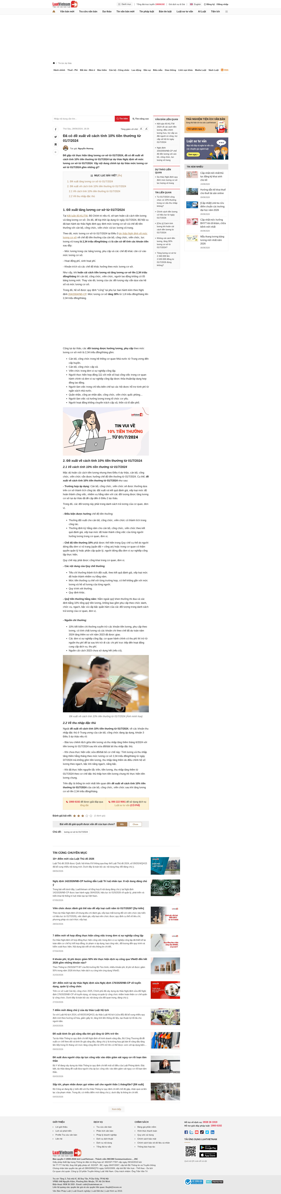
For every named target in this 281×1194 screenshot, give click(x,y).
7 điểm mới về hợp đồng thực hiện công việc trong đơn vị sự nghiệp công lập (98, 935)
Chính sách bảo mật (146, 1139)
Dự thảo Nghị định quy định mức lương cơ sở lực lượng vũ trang (167, 180)
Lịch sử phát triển (63, 1131)
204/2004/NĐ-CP (77, 294)
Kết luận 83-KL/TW (77, 215)
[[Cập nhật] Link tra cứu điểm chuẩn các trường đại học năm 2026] (192, 204)
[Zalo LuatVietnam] (191, 1132)
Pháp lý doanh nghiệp (106, 1135)
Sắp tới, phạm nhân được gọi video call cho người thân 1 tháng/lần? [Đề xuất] (98, 1084)
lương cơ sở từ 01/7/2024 (76, 832)
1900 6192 (74, 802)
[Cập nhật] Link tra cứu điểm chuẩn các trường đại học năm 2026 (212, 206)
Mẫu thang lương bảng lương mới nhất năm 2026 (212, 240)
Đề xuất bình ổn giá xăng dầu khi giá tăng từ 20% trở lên (85, 1033)
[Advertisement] (140, 38)
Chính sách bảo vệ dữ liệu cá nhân (153, 1143)
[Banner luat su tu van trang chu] (206, 159)
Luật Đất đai (97, 1191)
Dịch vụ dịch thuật (104, 1139)
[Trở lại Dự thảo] (56, 152)
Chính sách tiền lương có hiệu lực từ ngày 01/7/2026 (167, 214)
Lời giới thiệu (61, 1127)
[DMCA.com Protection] (214, 1183)
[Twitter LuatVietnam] (207, 1132)
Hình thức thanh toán (147, 1131)
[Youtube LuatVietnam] (196, 1132)
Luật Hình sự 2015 (113, 1191)
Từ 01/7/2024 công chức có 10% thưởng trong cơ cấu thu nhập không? (167, 201)
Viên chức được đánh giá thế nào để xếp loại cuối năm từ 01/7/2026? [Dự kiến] (98, 908)
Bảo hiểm (102, 70)
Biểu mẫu (157, 70)
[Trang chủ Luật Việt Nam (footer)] (67, 1156)
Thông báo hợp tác (146, 1146)
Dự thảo (107, 11)
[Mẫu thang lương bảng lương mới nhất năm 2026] (192, 238)
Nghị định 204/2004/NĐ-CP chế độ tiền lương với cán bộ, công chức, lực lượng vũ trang (167, 154)
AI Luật (202, 11)
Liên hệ (58, 1139)
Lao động (136, 70)
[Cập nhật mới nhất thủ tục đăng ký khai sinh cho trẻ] (192, 174)
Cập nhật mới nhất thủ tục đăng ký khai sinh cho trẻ (211, 176)
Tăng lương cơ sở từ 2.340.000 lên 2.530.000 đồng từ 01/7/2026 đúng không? (166, 259)
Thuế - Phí (72, 70)
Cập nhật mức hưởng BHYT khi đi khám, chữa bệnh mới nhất (213, 223)
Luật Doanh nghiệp (81, 1191)
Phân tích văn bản (104, 1131)
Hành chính (59, 70)
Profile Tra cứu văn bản (66, 1135)
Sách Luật (214, 70)
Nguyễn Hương (85, 148)
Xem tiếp (116, 1109)
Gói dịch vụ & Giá (177, 4)
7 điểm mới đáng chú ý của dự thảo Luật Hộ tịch (81, 1010)
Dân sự (147, 70)
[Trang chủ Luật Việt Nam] (65, 4)
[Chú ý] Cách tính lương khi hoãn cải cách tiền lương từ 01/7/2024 (165, 228)
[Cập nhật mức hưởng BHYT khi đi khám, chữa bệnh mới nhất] (192, 221)
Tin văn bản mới (125, 11)
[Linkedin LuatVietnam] (212, 1132)
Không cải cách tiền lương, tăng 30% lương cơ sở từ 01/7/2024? (166, 243)
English (197, 4)
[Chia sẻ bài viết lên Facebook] (56, 129)
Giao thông (170, 70)
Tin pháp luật (146, 11)
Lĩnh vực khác (185, 70)
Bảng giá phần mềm (146, 1127)
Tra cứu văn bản (88, 11)
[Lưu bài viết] (56, 144)
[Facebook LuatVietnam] (186, 1132)
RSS (226, 70)
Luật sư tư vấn (185, 11)
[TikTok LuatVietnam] (202, 1132)
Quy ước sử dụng (145, 1135)
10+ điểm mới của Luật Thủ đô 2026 (73, 858)
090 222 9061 (118, 802)
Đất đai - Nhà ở (87, 70)
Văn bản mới (67, 11)
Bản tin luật (165, 11)
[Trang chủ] (54, 12)
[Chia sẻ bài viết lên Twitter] (56, 137)
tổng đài (84, 805)
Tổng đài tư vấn (103, 1146)
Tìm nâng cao (142, 119)
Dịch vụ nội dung (104, 1143)
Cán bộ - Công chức (119, 70)
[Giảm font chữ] (141, 128)
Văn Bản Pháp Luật (62, 1191)
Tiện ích (215, 11)
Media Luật (200, 70)
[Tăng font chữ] (146, 128)
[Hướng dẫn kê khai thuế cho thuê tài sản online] (192, 191)
